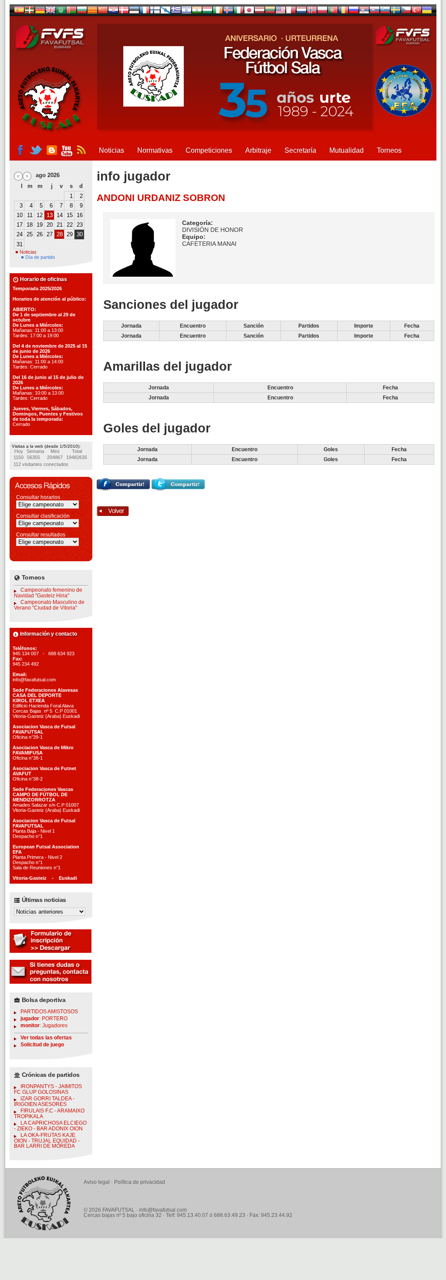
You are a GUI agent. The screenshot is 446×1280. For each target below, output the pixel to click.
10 (20, 215)
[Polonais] (322, 11)
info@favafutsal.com (163, 1210)
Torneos (389, 150)
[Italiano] (238, 11)
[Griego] (176, 11)
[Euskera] (29, 11)
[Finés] (155, 11)
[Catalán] (92, 11)
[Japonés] (249, 11)
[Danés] (123, 11)
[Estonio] (134, 11)
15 (70, 215)
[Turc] (416, 11)
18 (30, 224)
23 (80, 224)
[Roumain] (343, 11)
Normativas (154, 150)
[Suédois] (395, 11)
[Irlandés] (218, 11)
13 (50, 215)
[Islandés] (228, 11)
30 (80, 234)
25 (30, 234)
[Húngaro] (207, 11)
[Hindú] (197, 11)
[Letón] (259, 11)
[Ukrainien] (427, 11)
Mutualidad (346, 150)
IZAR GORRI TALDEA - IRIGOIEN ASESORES (44, 1101)
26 (40, 234)
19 (40, 224)
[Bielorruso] (71, 11)
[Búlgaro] (82, 11)
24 (20, 234)
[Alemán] (40, 11)
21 (60, 224)
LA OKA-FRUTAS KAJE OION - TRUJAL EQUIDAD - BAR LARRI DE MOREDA (47, 1141)
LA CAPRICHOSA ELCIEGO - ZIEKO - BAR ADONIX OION (50, 1125)
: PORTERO (44, 1018)
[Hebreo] (186, 11)
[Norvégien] (312, 11)
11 (30, 215)
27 (50, 234)
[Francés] (144, 11)
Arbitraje (258, 150)
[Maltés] (280, 11)
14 (60, 215)
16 (80, 215)
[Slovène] (385, 11)
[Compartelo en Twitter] (178, 488)
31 (20, 244)
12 (40, 215)
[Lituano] (270, 11)
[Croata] (113, 11)
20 (50, 224)
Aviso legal (97, 1182)
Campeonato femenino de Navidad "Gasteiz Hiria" (48, 592)
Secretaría (300, 150)
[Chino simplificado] (103, 11)
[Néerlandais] (301, 11)
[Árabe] (61, 11)
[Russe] (353, 11)
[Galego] (165, 11)
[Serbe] (364, 11)
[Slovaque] (374, 11)
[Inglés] (50, 11)
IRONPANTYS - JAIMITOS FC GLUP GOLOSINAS (48, 1089)
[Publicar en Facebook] (123, 488)
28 (60, 234)
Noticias (111, 150)
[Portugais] (333, 11)
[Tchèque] (406, 11)
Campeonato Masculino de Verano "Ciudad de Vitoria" (49, 605)
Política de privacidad (139, 1182)
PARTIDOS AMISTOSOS (49, 1011)
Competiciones (209, 150)
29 (70, 234)
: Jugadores (44, 1025)
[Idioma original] (19, 11)
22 (70, 224)
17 (20, 224)
